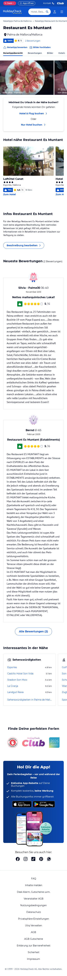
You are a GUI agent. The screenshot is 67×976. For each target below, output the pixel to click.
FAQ (33, 878)
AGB (33, 932)
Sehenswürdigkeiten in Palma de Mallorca (29, 699)
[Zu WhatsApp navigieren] (49, 859)
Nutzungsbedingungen (33, 905)
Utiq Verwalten (33, 925)
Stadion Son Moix (17, 679)
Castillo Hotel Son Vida (20, 673)
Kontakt (47, 3)
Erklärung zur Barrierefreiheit (33, 945)
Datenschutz (33, 912)
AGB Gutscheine (33, 938)
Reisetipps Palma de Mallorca (17, 21)
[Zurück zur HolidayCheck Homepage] (12, 12)
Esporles (12, 667)
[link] (54, 12)
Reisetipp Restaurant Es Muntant (51, 21)
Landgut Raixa (15, 692)
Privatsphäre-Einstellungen (33, 918)
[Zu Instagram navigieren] (25, 859)
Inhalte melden (33, 885)
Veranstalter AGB (33, 898)
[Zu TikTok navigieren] (33, 859)
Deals (8, 3)
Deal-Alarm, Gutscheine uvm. (33, 891)
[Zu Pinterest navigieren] (41, 859)
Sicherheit (33, 952)
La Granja (12, 686)
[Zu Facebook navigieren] (17, 859)
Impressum (33, 959)
